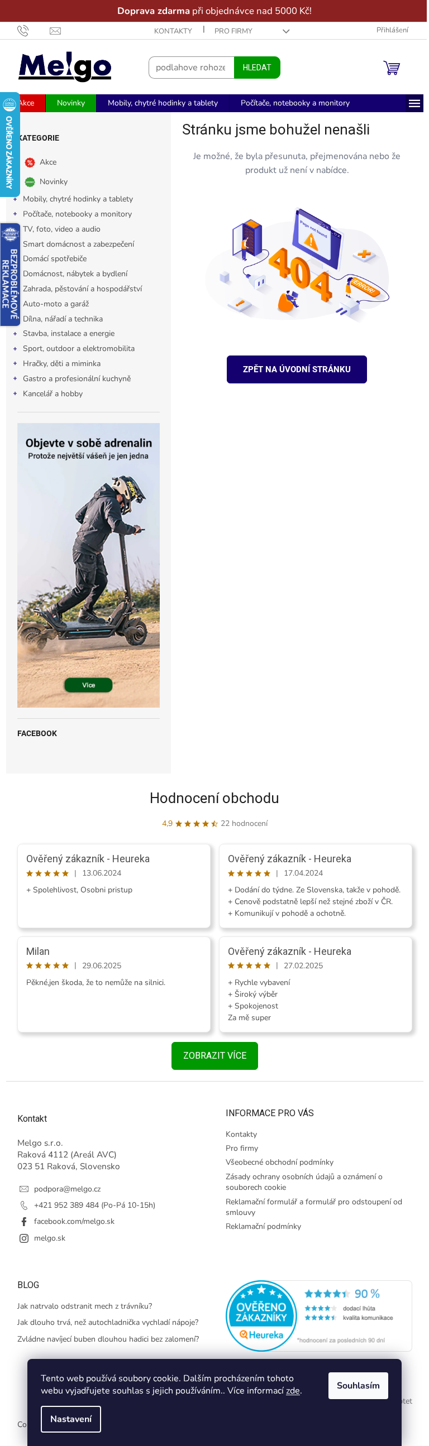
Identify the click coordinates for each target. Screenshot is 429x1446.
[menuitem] (21, 103)
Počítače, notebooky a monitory (72, 214)
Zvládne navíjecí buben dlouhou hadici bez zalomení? (103, 1339)
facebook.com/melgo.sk (70, 1221)
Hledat (253, 67)
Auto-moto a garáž (51, 304)
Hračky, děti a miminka (57, 363)
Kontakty (169, 31)
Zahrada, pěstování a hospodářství (77, 289)
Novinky (49, 181)
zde (289, 1391)
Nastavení (67, 1419)
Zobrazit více (210, 1055)
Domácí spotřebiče (50, 258)
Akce (43, 162)
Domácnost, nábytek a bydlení (70, 273)
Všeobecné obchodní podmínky (276, 1162)
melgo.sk (45, 1238)
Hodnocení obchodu (210, 798)
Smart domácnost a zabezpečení (74, 244)
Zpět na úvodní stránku (293, 369)
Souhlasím (354, 1386)
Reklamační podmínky (259, 1226)
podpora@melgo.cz (63, 1189)
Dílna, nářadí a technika (58, 319)
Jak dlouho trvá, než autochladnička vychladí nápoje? (103, 1322)
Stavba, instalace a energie (64, 333)
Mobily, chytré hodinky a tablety (73, 199)
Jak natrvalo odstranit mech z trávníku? (80, 1306)
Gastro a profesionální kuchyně (72, 378)
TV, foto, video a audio (57, 229)
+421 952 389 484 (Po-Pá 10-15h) (90, 1205)
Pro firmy (229, 31)
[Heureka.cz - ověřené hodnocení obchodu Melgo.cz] (315, 1316)
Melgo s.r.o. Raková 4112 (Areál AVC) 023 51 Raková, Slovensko (64, 1155)
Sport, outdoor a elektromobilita (74, 348)
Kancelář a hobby (48, 393)
